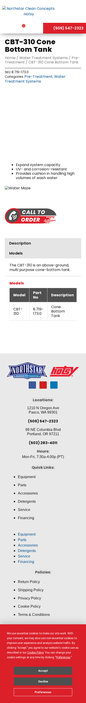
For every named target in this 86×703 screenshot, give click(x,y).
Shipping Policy (31, 590)
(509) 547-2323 (43, 421)
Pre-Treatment (38, 76)
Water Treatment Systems (43, 57)
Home (10, 57)
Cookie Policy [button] (35, 652)
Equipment (27, 477)
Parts (22, 485)
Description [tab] (20, 243)
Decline (43, 681)
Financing (26, 518)
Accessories (28, 493)
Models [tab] (16, 253)
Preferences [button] (63, 657)
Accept (43, 670)
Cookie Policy (29, 606)
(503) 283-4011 (43, 442)
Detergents (27, 501)
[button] (43, 529)
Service (24, 510)
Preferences (43, 692)
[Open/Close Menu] (71, 11)
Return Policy (29, 582)
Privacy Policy (29, 598)
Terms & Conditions (34, 615)
